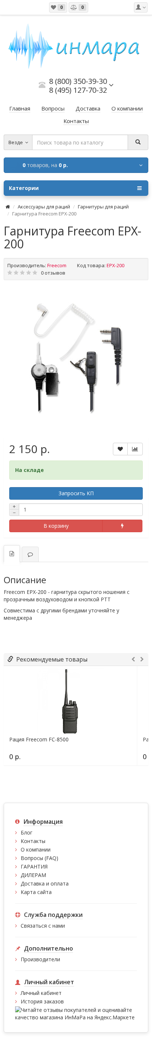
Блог (26, 832)
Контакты (33, 840)
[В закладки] (120, 449)
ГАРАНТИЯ (34, 866)
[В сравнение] (135, 449)
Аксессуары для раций (44, 206)
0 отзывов (53, 272)
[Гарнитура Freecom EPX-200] (76, 358)
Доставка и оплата (45, 883)
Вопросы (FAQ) (39, 857)
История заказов (42, 1001)
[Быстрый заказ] (122, 526)
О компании (36, 849)
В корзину (56, 525)
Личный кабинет (41, 992)
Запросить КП (76, 493)
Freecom (56, 265)
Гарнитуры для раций (103, 206)
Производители (40, 959)
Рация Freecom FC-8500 (39, 739)
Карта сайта (36, 891)
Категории (24, 187)
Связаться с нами (43, 925)
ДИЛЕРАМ (33, 874)
